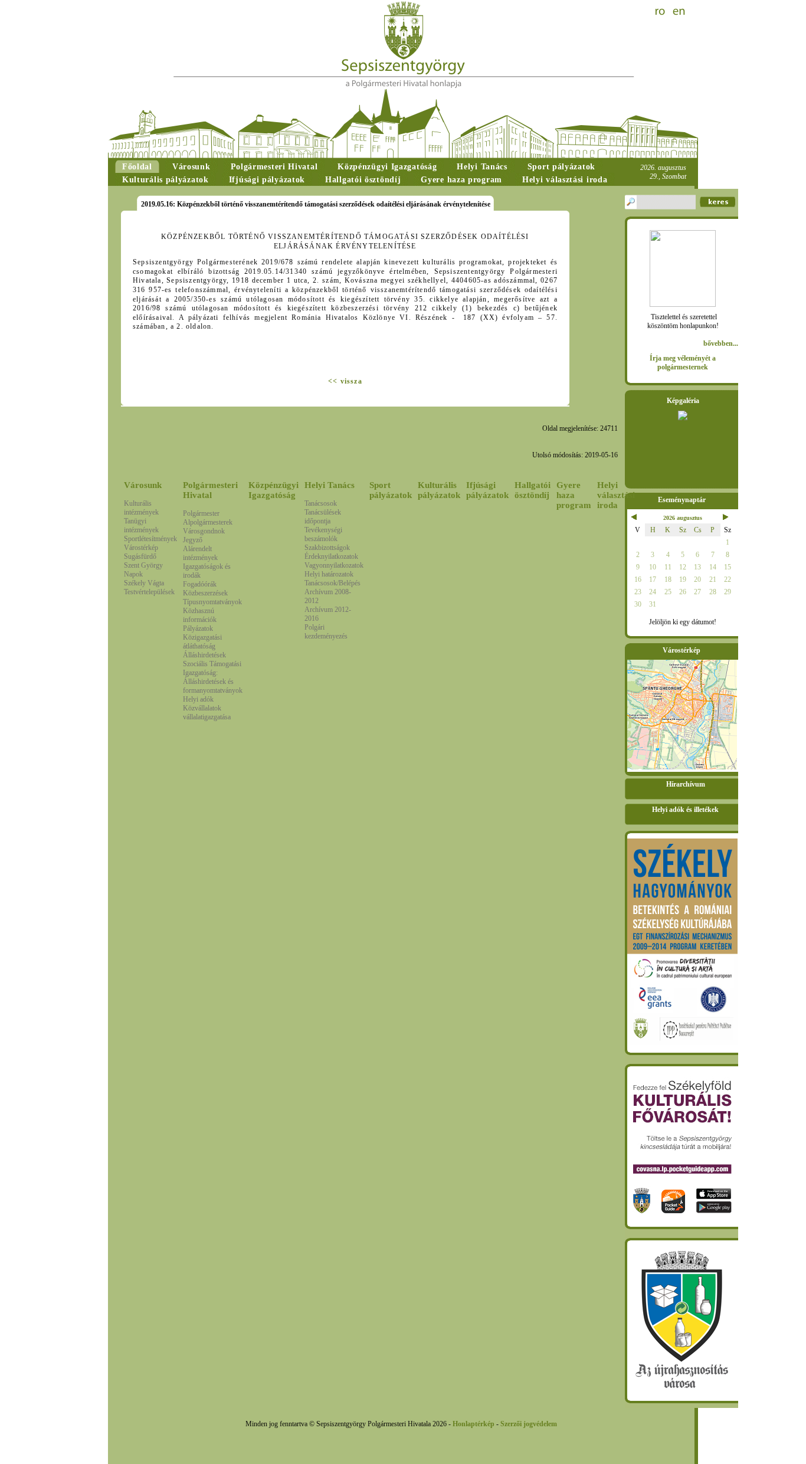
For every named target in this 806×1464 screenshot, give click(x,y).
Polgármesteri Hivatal (210, 490)
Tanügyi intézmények (141, 525)
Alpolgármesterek (207, 522)
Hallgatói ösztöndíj (533, 490)
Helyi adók (198, 699)
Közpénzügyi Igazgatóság (273, 490)
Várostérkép (141, 547)
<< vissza (345, 381)
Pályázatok (198, 628)
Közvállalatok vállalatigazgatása (207, 712)
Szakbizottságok (327, 547)
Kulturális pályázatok (439, 490)
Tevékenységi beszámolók (323, 534)
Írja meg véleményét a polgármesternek (683, 362)
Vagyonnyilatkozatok (333, 565)
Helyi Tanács (329, 485)
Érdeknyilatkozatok (331, 556)
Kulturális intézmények (141, 507)
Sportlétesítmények (150, 539)
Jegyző (192, 540)
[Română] (661, 12)
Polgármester (201, 513)
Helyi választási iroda (616, 495)
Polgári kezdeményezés (326, 631)
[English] (679, 12)
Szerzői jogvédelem (528, 1424)
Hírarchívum (685, 784)
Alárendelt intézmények (200, 553)
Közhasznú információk (200, 615)
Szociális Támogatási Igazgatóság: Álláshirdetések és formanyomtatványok (213, 677)
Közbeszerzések (205, 593)
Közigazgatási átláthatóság (202, 641)
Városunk (143, 485)
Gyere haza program (573, 495)
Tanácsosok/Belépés (332, 583)
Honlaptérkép (473, 1424)
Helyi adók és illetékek (685, 809)
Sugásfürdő (140, 556)
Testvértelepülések (149, 592)
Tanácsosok (320, 503)
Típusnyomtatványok (212, 602)
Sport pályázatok (390, 490)
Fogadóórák (200, 584)
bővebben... (720, 343)
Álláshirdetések (204, 655)
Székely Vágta (144, 583)
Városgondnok (204, 531)
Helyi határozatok (328, 574)
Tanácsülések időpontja (322, 516)
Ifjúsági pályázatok (487, 490)
